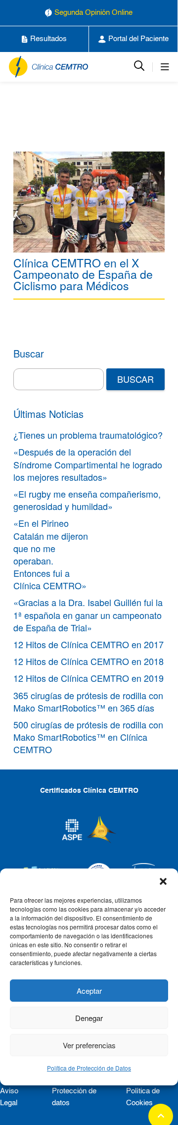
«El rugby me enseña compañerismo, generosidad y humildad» (87, 499)
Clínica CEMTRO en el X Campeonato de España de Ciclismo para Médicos (83, 274)
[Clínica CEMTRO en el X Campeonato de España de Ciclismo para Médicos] (89, 202)
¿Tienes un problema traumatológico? (88, 434)
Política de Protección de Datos (89, 1068)
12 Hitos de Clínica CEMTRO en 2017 (88, 644)
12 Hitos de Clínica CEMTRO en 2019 (88, 677)
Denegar (89, 1018)
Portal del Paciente (138, 39)
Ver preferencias (89, 1045)
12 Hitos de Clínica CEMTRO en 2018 (88, 661)
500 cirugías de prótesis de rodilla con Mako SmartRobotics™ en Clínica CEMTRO (88, 737)
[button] (163, 881)
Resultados (48, 39)
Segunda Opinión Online (93, 12)
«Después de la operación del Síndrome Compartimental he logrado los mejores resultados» (87, 464)
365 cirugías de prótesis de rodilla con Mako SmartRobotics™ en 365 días (88, 701)
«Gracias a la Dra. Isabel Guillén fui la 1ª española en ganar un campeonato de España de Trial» (88, 614)
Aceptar (89, 990)
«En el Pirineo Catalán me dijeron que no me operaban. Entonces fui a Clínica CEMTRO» (50, 554)
